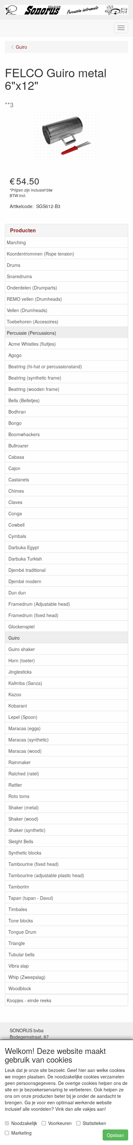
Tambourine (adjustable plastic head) (46, 875)
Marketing (21, 1132)
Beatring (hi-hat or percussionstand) (45, 366)
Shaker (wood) (23, 818)
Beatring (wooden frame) (33, 389)
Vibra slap (18, 965)
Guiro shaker (21, 649)
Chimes (16, 491)
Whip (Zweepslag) (27, 977)
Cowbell (16, 524)
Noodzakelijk (24, 1123)
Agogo (15, 355)
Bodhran (17, 411)
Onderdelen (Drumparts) (32, 287)
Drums (13, 265)
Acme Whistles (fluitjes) (32, 344)
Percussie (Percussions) (31, 333)
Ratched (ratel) (23, 773)
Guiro (14, 638)
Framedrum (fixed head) (33, 615)
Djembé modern (24, 581)
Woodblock (19, 988)
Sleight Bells (20, 841)
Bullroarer (18, 445)
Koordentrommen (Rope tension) (40, 253)
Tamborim (18, 886)
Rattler (15, 785)
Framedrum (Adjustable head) (39, 604)
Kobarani (17, 705)
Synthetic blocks (24, 852)
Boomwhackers (24, 434)
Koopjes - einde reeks (29, 1000)
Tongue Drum (22, 932)
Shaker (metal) (23, 807)
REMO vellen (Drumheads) (34, 299)
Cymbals (17, 536)
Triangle (16, 943)
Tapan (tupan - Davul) (30, 898)
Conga (15, 513)
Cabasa (16, 457)
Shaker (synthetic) (27, 830)
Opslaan (115, 1135)
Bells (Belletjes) (24, 400)
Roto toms (18, 796)
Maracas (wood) (25, 751)
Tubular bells (21, 954)
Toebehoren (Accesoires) (32, 321)
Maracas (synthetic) (28, 739)
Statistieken (94, 1123)
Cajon (14, 468)
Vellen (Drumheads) (27, 310)
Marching (16, 242)
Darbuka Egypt (23, 547)
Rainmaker (19, 762)
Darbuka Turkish (25, 558)
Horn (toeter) (21, 660)
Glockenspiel (21, 626)
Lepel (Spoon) (22, 717)
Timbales (17, 909)
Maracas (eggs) (24, 728)
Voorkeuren (60, 1123)
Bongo (15, 423)
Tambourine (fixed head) (33, 864)
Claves (15, 502)
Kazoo (14, 694)
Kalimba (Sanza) (25, 683)
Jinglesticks (20, 671)
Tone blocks (20, 920)
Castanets (18, 479)
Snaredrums (19, 276)
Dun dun (17, 592)
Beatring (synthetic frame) (34, 377)
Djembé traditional (27, 570)
